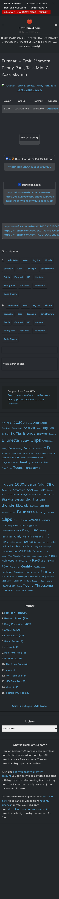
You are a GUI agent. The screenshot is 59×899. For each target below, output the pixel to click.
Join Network (39, 7)
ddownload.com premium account (27, 809)
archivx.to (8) (11, 647)
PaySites (7, 462)
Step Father (35, 577)
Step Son (18, 581)
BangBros (26, 494)
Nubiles (53, 556)
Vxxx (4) (11, 670)
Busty (24, 441)
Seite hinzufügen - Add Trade (29, 706)
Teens (18, 468)
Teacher (49, 581)
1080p (19, 423)
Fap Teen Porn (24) (15, 612)
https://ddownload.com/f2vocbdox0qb (29, 200)
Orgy (28, 561)
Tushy (17, 591)
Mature (5, 552)
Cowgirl (24, 520)
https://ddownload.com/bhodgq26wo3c (30, 196)
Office (21, 561)
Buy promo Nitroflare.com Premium (29, 395)
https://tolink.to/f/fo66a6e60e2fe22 (29, 166)
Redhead (37, 462)
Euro (11, 448)
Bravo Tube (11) (13, 641)
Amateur (6, 428)
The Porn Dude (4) (17, 664)
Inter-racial (16, 454)
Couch (16, 520)
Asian (25, 260)
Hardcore (37, 448)
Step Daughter (22, 577)
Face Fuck (7, 536)
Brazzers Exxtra (8, 513)
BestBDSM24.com (15, 7)
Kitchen (46, 542)
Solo (46, 462)
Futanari (18, 277)
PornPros (51, 561)
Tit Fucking (7, 590)
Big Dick (5, 434)
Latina (43, 454)
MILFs (16, 457)
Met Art (13, 551)
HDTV (5, 542)
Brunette (8, 268)
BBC (45, 494)
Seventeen (18, 572)
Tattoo (41, 581)
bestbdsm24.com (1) (18, 692)
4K (3, 423)
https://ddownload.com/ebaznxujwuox (29, 192)
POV (16, 462)
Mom (23, 458)
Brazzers (52, 434)
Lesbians (6, 457)
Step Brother (8, 576)
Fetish (7, 277)
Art (33, 428)
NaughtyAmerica (39, 556)
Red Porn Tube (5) (15, 652)
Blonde (48, 260)
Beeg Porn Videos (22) (17, 624)
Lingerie (38, 546)
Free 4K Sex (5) (13, 658)
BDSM (51, 494)
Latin (37, 454)
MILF (22, 551)
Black (42, 500)
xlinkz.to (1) (12, 687)
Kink (39, 542)
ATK (3, 495)
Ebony (4, 449)
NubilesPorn (33, 457)
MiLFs (31, 551)
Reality (25, 462)
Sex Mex (28, 572)
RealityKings (39, 567)
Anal (27, 428)
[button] (54, 4)
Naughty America (21, 556)
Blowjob (42, 433)
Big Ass (48, 428)
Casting (50, 513)
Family (19, 449)
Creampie (31, 268)
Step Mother (48, 576)
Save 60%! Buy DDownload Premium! (26, 12)
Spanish (51, 572)
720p (9, 423)
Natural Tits (7, 556)
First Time (38, 537)
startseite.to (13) (14, 635)
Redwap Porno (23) (16, 618)
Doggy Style (31, 526)
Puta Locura (14, 567)
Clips (19, 268)
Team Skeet (7, 468)
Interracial (28, 453)
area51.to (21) (12, 630)
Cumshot (46, 520)
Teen (19, 586)
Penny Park (9, 285)
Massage (47, 547)
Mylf (46, 552)
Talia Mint (24, 285)
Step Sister (7, 581)
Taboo (34, 581)
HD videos (6, 454)
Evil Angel (44, 531)
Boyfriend (34, 506)
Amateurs (17, 428)
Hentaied (39, 277)
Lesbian (51, 453)
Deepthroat (13, 525)
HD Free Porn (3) (16, 681)
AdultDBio (13, 260)
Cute (4, 525)
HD (28, 277)
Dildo (22, 525)
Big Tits (36, 260)
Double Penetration (11, 530)
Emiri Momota (47, 268)
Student (27, 581)
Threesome (39, 285)
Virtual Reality (27, 591)
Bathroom (37, 494)
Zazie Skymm (10, 294)
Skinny (36, 572)
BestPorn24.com (37, 3)
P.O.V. (43, 457)
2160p (29, 423)
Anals (36, 490)
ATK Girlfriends (12, 495)
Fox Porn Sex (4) (16, 675)
